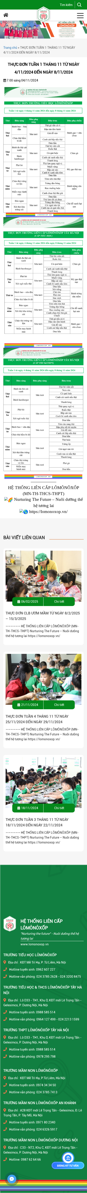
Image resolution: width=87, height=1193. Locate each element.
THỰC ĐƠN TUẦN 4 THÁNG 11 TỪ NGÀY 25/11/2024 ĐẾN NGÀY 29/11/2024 (37, 719)
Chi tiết (59, 601)
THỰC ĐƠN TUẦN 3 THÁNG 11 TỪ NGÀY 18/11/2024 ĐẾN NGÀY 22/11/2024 (37, 822)
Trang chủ (10, 47)
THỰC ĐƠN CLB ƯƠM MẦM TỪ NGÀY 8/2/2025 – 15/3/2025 (43, 616)
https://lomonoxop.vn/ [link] (48, 511)
